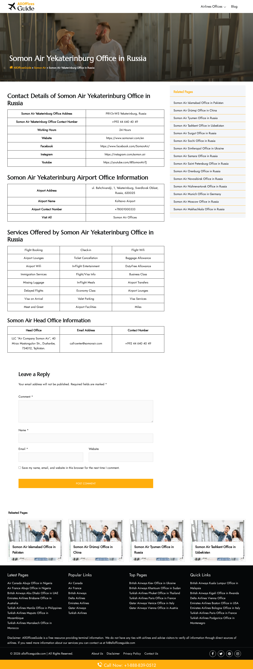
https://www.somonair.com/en (125, 138)
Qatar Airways (77, 608)
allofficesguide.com (33, 653)
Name (24, 430)
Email (23, 449)
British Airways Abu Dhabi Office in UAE (32, 593)
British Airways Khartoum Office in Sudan (155, 588)
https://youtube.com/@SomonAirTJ (125, 162)
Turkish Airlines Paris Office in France (152, 598)
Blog (234, 6)
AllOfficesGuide (22, 68)
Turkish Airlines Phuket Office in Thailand (154, 593)
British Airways (77, 593)
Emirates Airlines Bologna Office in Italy (215, 608)
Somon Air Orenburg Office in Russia (197, 171)
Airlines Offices (211, 6)
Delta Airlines (76, 598)
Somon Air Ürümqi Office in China (195, 110)
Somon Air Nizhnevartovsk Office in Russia (200, 186)
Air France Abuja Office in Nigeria (29, 588)
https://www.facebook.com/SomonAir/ (125, 146)
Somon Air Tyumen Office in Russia (196, 118)
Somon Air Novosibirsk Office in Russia (198, 179)
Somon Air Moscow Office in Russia (196, 201)
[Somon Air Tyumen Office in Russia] (157, 540)
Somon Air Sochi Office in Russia (194, 141)
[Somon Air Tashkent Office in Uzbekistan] (218, 540)
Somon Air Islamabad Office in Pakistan (198, 103)
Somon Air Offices (125, 217)
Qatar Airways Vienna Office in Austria (153, 608)
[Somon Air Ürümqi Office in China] (96, 540)
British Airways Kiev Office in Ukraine (152, 583)
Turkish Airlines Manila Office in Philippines (34, 608)
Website (94, 449)
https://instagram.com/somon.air (125, 154)
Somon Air (40, 68)
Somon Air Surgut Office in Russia (195, 133)
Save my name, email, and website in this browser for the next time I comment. (71, 468)
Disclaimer (113, 653)
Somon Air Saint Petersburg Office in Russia (201, 163)
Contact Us (151, 653)
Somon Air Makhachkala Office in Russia (199, 209)
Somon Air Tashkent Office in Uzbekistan (199, 125)
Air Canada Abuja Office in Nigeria (29, 583)
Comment (26, 396)
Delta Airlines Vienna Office (207, 598)
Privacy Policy (132, 653)
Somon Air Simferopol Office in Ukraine (199, 148)
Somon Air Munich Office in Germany (197, 194)
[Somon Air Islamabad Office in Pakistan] (35, 540)
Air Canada (75, 583)
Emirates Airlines (78, 603)
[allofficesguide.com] (21, 6)
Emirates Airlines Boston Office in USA (214, 603)
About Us (97, 653)
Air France (74, 588)
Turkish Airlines (77, 613)
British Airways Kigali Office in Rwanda (214, 593)
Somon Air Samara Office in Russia (196, 156)
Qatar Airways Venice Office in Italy (151, 603)
